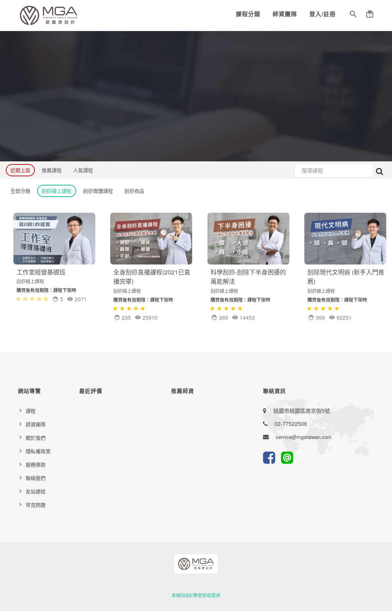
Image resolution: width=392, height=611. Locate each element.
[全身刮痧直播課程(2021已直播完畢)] (151, 238)
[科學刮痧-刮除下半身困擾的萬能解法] (248, 238)
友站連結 (36, 491)
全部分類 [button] (20, 190)
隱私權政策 (38, 451)
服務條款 (36, 464)
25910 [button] (149, 317)
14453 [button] (246, 317)
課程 (31, 410)
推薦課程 (52, 170)
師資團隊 (285, 14)
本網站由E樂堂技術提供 (196, 595)
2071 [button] (80, 299)
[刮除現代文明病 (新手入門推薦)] (345, 238)
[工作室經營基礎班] (54, 238)
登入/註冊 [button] (322, 14)
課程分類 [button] (248, 14)
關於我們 (36, 437)
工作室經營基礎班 (40, 272)
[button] (353, 15)
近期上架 (20, 170)
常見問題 (36, 504)
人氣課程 (83, 170)
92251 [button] (343, 317)
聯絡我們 (36, 477)
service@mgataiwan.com (304, 436)
